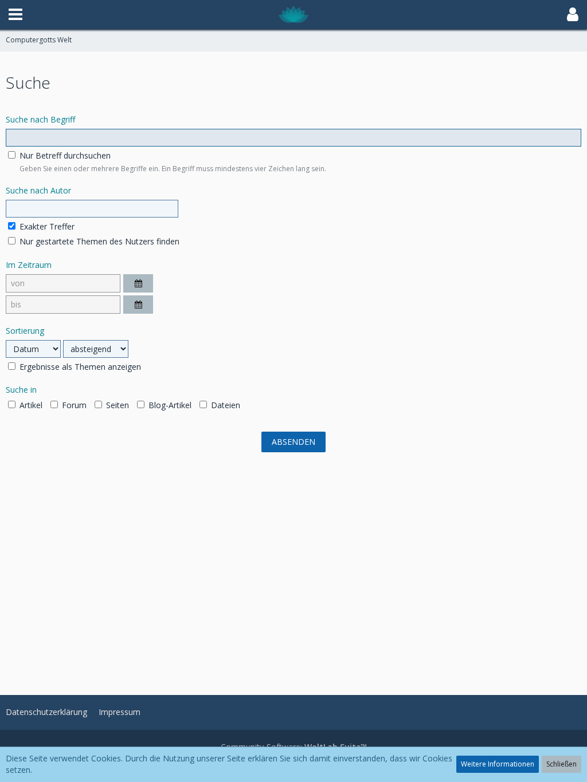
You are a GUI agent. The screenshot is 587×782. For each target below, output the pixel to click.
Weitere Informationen (497, 764)
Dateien (224, 405)
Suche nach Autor (38, 190)
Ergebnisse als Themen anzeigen (79, 366)
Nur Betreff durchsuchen (64, 155)
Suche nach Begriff (40, 119)
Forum (73, 405)
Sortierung (25, 330)
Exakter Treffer (46, 226)
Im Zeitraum (29, 264)
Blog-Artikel (168, 405)
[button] (15, 14)
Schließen (561, 764)
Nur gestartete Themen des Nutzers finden (98, 241)
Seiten (116, 405)
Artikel (29, 405)
